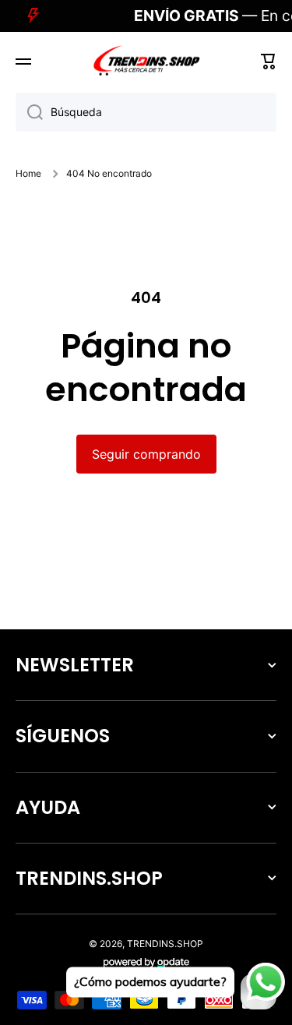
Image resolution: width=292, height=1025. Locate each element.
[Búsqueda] (29, 112)
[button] (268, 61)
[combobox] (146, 112)
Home (28, 173)
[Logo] (146, 61)
